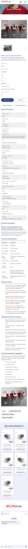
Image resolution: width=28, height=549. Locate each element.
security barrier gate (15, 411)
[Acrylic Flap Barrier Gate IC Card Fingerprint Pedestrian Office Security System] (7, 482)
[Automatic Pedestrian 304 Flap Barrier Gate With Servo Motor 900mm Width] (7, 459)
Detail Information (7, 105)
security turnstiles (7, 417)
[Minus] (26, 514)
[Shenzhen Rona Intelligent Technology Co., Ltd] (6, 2)
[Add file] (2, 546)
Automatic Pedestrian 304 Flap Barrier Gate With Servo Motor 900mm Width (7, 468)
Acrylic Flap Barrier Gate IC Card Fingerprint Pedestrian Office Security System (7, 491)
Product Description (20, 105)
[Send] (26, 546)
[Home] (14, 508)
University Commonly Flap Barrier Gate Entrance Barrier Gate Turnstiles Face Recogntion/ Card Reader (21, 468)
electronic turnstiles (8, 414)
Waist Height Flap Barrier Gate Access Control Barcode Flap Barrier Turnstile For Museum (21, 445)
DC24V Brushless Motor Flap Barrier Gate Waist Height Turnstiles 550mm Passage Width (7, 445)
